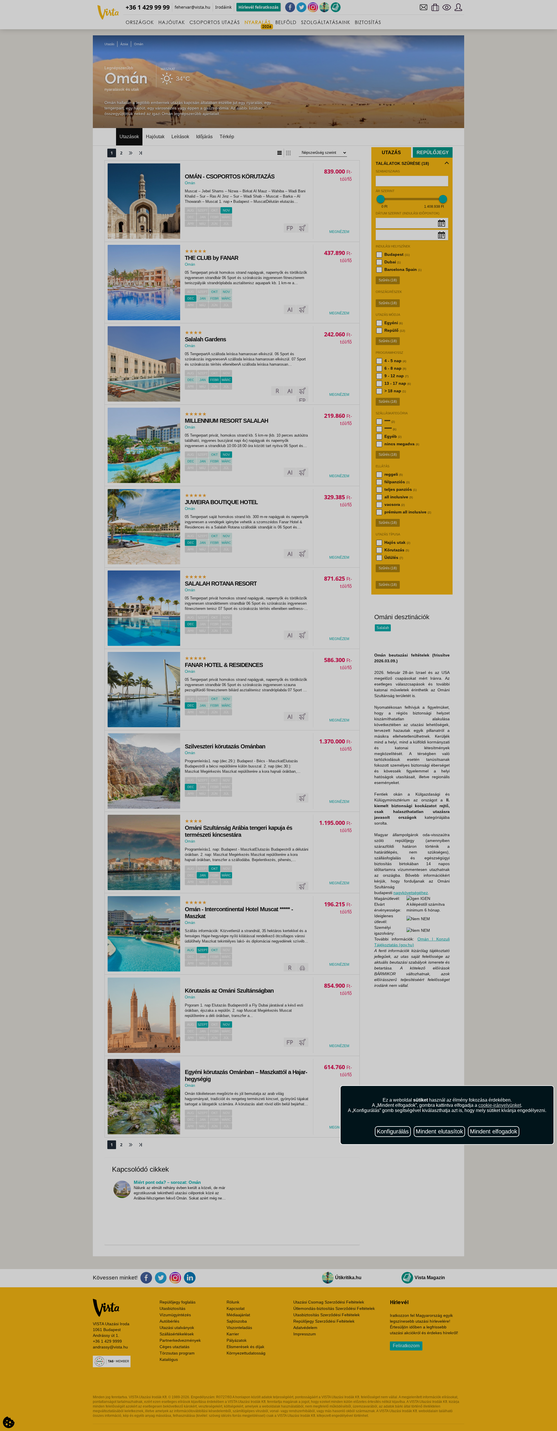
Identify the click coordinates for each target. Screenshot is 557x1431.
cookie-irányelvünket (499, 1105)
